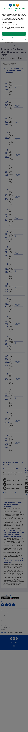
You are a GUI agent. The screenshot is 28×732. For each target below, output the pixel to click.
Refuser (14, 38)
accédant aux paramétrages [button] (8, 27)
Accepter (14, 33)
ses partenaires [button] (5, 14)
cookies (13, 28)
